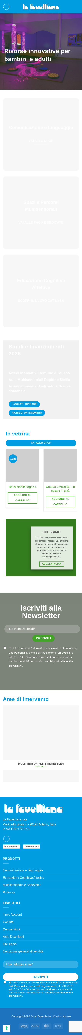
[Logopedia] (41, 6)
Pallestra (9, 892)
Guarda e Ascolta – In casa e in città (60, 488)
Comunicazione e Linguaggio (23, 870)
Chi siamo (10, 944)
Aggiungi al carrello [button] (22, 498)
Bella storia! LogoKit (22, 487)
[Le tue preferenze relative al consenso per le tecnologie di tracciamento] (6, 1028)
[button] (6, 7)
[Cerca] (71, 6)
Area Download (13, 936)
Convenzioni (11, 929)
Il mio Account (12, 914)
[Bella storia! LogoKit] (22, 465)
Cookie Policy (32, 846)
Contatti (8, 922)
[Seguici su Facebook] (6, 839)
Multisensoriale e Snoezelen (22, 885)
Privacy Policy (11, 846)
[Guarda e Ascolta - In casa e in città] (60, 465)
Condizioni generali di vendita (23, 951)
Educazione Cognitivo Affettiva (23, 877)
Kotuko (66, 1016)
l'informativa (38, 647)
